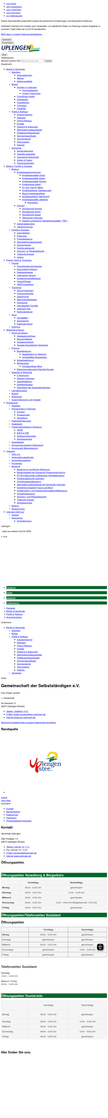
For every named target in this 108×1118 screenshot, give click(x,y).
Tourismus (16, 287)
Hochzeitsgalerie (30, 90)
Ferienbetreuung (24, 238)
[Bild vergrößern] (56, 764)
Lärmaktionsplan (19, 390)
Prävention (22, 235)
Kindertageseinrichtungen (29, 172)
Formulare (21, 105)
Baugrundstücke (24, 339)
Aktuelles (16, 72)
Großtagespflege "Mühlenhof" (36, 196)
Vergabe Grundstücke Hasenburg (32, 345)
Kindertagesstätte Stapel (33, 178)
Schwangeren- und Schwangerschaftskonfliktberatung (42, 490)
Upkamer (10, 451)
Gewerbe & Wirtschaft (22, 372)
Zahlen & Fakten (24, 160)
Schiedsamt (22, 99)
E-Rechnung (23, 375)
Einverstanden (7, 43)
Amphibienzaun (24, 520)
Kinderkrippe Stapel (31, 184)
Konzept (21, 411)
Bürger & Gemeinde (15, 69)
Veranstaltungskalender (23, 457)
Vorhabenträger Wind (32, 366)
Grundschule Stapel (31, 214)
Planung (15, 348)
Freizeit (15, 263)
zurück (4, 797)
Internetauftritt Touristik (27, 305)
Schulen (21, 205)
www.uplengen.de (18, 855)
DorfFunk (16, 326)
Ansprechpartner (24, 114)
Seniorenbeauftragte (26, 135)
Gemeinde (16, 148)
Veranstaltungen (24, 75)
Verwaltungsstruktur (26, 154)
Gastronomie (23, 296)
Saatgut (15, 514)
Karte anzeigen (27, 722)
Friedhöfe (21, 108)
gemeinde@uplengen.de (21, 852)
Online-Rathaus (24, 120)
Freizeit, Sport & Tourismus (18, 260)
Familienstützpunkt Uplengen (30, 478)
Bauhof (15, 393)
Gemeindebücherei (26, 223)
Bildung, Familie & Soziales (19, 166)
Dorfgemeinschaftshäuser (29, 278)
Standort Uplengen (26, 378)
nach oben (6, 800)
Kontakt (20, 123)
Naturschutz (17, 517)
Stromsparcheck (24, 439)
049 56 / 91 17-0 (17, 846)
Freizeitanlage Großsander (29, 266)
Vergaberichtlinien (25, 342)
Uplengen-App (24, 308)
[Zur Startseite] (21, 51)
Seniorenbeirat (24, 138)
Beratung (16, 466)
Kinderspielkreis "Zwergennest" (37, 190)
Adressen (21, 117)
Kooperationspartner (21, 460)
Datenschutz (12, 814)
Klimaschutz (12, 402)
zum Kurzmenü (13, 12)
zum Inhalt (11, 3)
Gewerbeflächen (24, 381)
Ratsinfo (21, 144)
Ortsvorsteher (23, 141)
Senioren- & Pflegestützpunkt (30, 251)
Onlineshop (22, 302)
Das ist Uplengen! (25, 290)
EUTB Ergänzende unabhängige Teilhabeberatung (40, 475)
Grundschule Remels (32, 208)
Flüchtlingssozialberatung (29, 481)
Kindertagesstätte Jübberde (35, 199)
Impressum (11, 817)
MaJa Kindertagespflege (33, 193)
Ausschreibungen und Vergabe (26, 399)
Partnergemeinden (25, 163)
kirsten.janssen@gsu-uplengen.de (25, 714)
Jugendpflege (23, 232)
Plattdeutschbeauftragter (28, 132)
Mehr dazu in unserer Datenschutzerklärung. (21, 34)
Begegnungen (18, 508)
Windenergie (23, 363)
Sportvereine (23, 320)
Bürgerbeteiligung (25, 360)
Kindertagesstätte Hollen (33, 175)
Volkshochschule (25, 226)
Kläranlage (17, 396)
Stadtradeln (17, 423)
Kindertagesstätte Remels (34, 181)
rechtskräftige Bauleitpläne (34, 357)
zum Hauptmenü (14, 6)
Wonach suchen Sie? (11, 60)
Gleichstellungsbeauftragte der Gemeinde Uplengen (41, 484)
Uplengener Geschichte (28, 157)
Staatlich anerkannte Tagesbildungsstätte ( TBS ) (45, 220)
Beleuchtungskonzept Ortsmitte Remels (35, 369)
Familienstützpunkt (25, 248)
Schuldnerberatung (26, 493)
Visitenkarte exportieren (45, 722)
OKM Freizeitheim (25, 284)
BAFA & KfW (23, 433)
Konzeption (32, 202)
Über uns (16, 454)
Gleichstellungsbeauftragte (29, 129)
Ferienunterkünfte (25, 293)
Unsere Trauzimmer (31, 93)
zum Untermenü (13, 9)
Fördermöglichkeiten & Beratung (27, 426)
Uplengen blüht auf (15, 511)
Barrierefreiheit (13, 811)
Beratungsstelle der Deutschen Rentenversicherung (41, 472)
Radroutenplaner (25, 311)
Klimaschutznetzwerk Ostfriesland (27, 445)
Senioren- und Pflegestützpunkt (31, 496)
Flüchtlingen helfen (26, 96)
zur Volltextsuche (14, 15)
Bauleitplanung (24, 351)
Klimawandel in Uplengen (24, 408)
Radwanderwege (25, 272)
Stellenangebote (24, 81)
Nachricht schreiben (10, 722)
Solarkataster (18, 442)
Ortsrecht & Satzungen (27, 126)
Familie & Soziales (20, 229)
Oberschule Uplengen (32, 217)
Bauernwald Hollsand (27, 269)
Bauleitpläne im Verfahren (34, 354)
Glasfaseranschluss (26, 336)
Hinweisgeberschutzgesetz (19, 820)
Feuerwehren (23, 102)
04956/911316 (17, 711)
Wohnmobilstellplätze (27, 299)
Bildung (15, 169)
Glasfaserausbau (25, 384)
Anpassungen (23, 414)
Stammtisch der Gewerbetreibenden (33, 387)
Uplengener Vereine (26, 275)
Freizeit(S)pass (24, 281)
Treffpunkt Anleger (25, 254)
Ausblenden (6, 40)
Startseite (10, 608)
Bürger (15, 84)
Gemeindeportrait (25, 151)
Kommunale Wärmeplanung (25, 448)
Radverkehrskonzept (21, 420)
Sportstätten (22, 317)
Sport (14, 314)
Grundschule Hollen (31, 211)
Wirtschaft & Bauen (15, 329)
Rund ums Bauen (20, 332)
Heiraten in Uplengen (27, 87)
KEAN (20, 430)
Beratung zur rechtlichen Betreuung (33, 469)
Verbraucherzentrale (26, 436)
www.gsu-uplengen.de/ (21, 717)
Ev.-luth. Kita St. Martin (32, 187)
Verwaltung (22, 417)
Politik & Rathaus (20, 111)
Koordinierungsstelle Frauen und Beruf (35, 487)
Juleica (20, 257)
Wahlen (20, 78)
